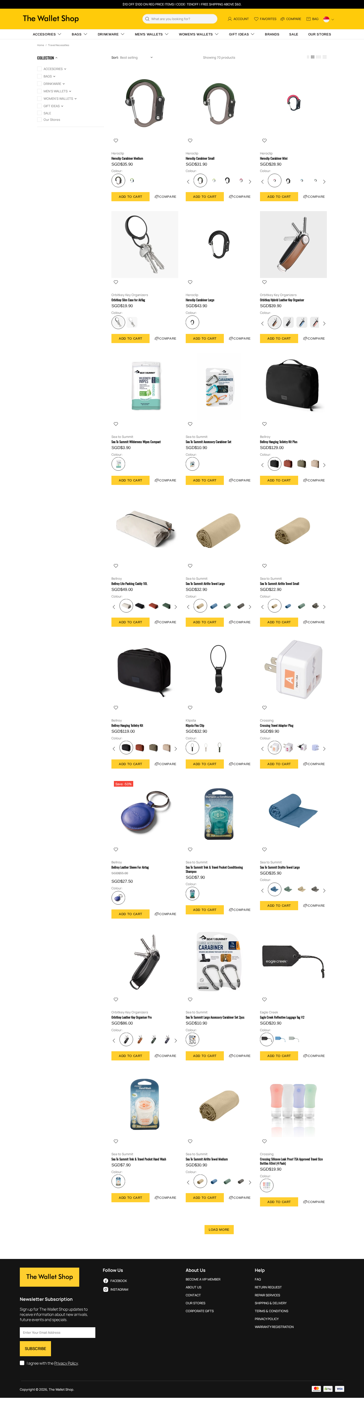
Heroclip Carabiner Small (200, 158)
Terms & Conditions (271, 1311)
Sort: (115, 57)
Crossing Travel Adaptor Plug (276, 725)
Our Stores (195, 1303)
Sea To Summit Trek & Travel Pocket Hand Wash (138, 1159)
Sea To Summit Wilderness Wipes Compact (136, 442)
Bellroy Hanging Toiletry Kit (127, 725)
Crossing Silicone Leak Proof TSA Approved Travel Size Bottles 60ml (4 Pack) (291, 1161)
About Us (193, 1287)
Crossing (267, 720)
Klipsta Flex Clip (195, 725)
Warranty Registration (274, 1327)
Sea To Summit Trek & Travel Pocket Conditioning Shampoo (214, 869)
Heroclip (117, 153)
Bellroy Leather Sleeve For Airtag (130, 867)
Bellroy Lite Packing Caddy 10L (129, 583)
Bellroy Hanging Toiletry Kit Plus (278, 442)
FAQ (258, 1279)
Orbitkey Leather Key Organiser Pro (131, 1017)
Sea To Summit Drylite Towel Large (280, 867)
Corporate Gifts (200, 1311)
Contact (193, 1295)
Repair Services (267, 1295)
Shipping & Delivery (270, 1303)
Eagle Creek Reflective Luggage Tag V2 (282, 1017)
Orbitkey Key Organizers (129, 295)
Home (40, 45)
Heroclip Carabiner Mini (273, 158)
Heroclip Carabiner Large (200, 300)
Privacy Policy (66, 1363)
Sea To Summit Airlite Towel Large (205, 583)
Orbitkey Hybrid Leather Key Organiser (282, 300)
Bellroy (265, 437)
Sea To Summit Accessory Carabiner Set (208, 442)
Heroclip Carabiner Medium (127, 158)
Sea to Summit (122, 437)
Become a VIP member (203, 1279)
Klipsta (191, 720)
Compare (168, 197)
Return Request (268, 1287)
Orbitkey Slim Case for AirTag (128, 300)
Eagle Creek (269, 1012)
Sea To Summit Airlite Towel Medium (207, 1159)
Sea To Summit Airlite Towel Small (279, 583)
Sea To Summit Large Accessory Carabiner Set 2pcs (215, 1017)
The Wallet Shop (50, 19)
